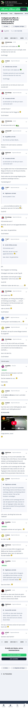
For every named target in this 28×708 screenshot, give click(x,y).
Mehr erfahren (4, 3)
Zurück (6, 38)
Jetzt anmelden (14, 659)
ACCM (14, 365)
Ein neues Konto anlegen (14, 655)
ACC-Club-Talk (18, 31)
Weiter (21, 38)
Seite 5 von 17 (13, 38)
